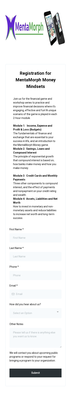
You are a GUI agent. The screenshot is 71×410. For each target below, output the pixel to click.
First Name (16, 229)
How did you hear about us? (25, 304)
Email (13, 285)
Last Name (16, 248)
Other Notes (16, 324)
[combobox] (35, 313)
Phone (14, 266)
